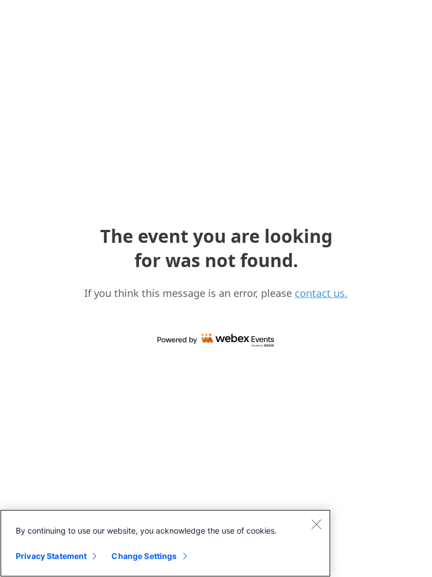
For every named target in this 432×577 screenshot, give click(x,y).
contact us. (321, 293)
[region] (165, 543)
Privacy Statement (51, 556)
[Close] (316, 524)
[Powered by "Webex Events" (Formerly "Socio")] (216, 341)
